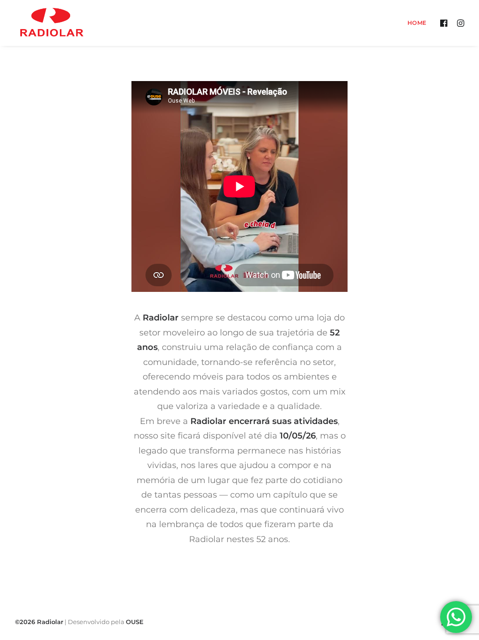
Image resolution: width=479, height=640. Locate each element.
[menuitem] (414, 23)
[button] (445, 23)
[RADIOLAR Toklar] (51, 23)
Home (417, 22)
